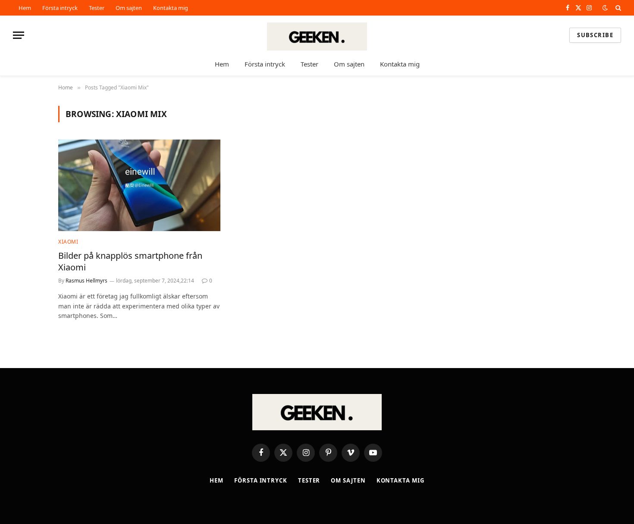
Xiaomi (68, 241)
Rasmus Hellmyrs (86, 280)
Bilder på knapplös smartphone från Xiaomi (130, 261)
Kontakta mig (170, 8)
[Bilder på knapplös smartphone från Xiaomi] (139, 185)
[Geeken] (317, 35)
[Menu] (18, 35)
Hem (25, 8)
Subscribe (595, 35)
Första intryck (60, 8)
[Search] (617, 8)
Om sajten (129, 8)
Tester (96, 8)
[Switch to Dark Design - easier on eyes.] (605, 8)
